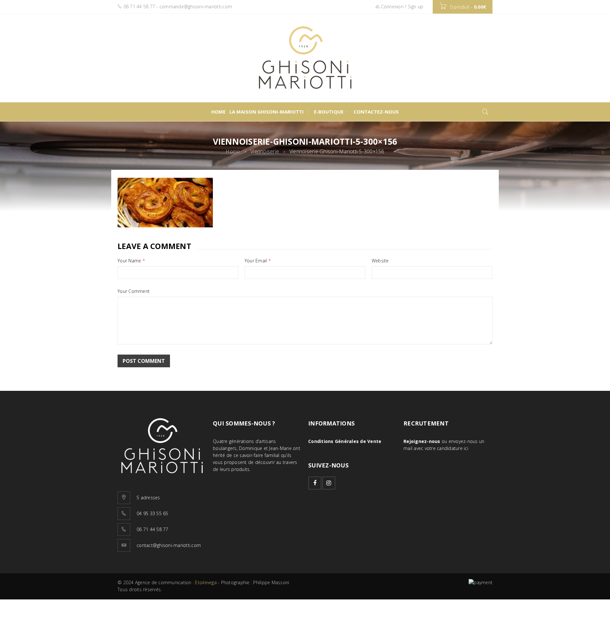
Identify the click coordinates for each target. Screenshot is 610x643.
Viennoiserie (264, 151)
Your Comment (134, 291)
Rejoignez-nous (421, 441)
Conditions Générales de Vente (344, 441)
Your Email (258, 261)
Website (380, 261)
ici (466, 448)
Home (233, 151)
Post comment (144, 360)
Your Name (131, 261)
